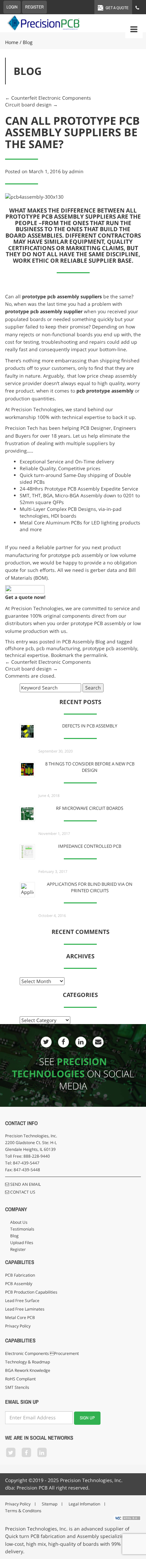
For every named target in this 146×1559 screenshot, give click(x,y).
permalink (95, 655)
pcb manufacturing (58, 648)
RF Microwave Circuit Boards (89, 808)
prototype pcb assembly (110, 648)
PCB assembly (110, 623)
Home (11, 42)
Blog (14, 1236)
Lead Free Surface (22, 1300)
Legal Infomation (84, 1504)
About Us (19, 1222)
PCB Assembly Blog (83, 641)
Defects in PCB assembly (89, 726)
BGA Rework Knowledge (27, 1370)
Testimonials (22, 1229)
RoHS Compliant (20, 1379)
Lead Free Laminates (24, 1309)
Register (18, 1249)
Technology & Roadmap (27, 1362)
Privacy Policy (18, 1326)
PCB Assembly (18, 1283)
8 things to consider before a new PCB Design (89, 767)
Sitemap (49, 1504)
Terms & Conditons (23, 1511)
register (34, 6)
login (12, 6)
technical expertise (26, 655)
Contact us (22, 1192)
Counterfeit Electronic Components (48, 98)
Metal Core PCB (20, 1317)
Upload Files (21, 1242)
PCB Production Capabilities (31, 1292)
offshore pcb (19, 648)
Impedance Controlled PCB (89, 846)
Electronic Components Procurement (42, 1353)
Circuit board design (31, 104)
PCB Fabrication (20, 1275)
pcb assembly (63, 296)
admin (76, 171)
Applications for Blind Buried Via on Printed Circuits (89, 887)
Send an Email (25, 1184)
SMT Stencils (17, 1387)
